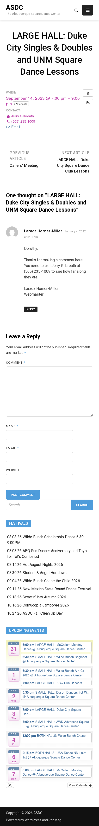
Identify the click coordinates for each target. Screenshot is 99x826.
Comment (15, 362)
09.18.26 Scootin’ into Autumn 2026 (36, 597)
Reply (30, 309)
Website (13, 470)
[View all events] (88, 93)
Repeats (22, 104)
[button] (88, 102)
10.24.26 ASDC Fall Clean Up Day (35, 613)
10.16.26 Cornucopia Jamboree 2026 (38, 605)
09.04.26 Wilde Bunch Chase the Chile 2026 (43, 581)
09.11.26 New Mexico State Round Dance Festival (49, 589)
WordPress (33, 820)
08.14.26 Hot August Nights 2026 (35, 564)
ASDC (14, 7)
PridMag (55, 820)
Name (12, 426)
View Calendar (79, 785)
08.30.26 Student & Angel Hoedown (37, 572)
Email (15, 126)
